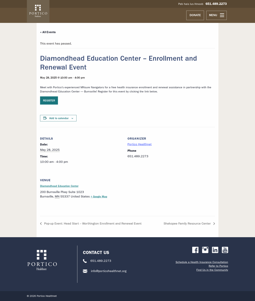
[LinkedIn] (215, 250)
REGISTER (49, 100)
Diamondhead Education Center (59, 186)
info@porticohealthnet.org (108, 271)
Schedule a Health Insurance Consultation (202, 262)
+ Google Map (99, 196)
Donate (195, 15)
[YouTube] (225, 250)
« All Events (48, 32)
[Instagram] (205, 250)
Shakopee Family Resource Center (188, 223)
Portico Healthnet (140, 144)
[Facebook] (195, 250)
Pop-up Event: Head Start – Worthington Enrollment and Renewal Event (92, 223)
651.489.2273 (216, 4)
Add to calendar (59, 118)
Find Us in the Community (212, 270)
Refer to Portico (218, 266)
